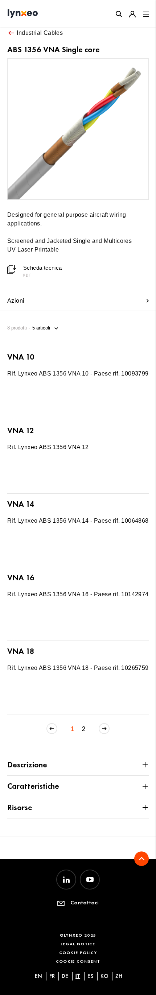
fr (52, 976)
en (38, 976)
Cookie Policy (78, 952)
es (90, 976)
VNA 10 (20, 357)
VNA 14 (20, 504)
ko (104, 976)
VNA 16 (20, 578)
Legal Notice (78, 943)
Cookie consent (78, 961)
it (77, 976)
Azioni (15, 301)
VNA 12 (20, 430)
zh (118, 976)
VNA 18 (20, 651)
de (65, 976)
